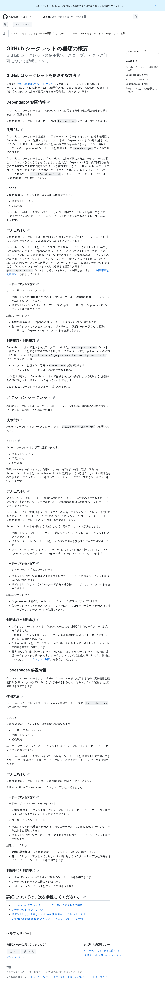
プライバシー (44, 977)
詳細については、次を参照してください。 (44, 896)
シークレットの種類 (115, 33)
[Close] (155, 5)
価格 (69, 977)
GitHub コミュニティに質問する (103, 950)
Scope (11, 188)
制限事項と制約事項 (20, 341)
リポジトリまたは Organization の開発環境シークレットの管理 (49, 914)
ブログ (103, 977)
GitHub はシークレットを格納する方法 (41, 75)
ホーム (14, 33)
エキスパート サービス (86, 977)
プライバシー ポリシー (16, 957)
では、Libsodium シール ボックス (36, 83)
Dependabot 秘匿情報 (26, 102)
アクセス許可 (16, 230)
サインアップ (22, 24)
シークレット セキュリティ (87, 33)
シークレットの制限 (38, 659)
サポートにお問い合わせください (104, 955)
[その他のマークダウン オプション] (156, 51)
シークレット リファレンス (27, 909)
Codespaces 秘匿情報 (26, 670)
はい (15, 951)
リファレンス (62, 33)
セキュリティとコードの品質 (36, 33)
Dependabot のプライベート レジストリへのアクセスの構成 (47, 905)
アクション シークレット (29, 397)
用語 (32, 977)
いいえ (30, 951)
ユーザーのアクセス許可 (20, 284)
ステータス (59, 977)
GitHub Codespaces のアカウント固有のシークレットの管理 (47, 918)
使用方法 (12, 130)
